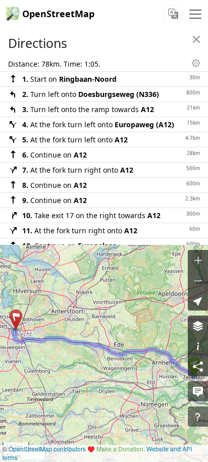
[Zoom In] (198, 260)
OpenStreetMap (58, 14)
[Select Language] (173, 14)
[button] (16, 320)
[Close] (196, 39)
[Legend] (198, 346)
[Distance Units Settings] (196, 63)
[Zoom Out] (198, 280)
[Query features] (198, 416)
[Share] (198, 366)
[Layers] (198, 326)
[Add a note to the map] (198, 391)
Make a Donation (119, 448)
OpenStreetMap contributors (47, 448)
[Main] (195, 14)
